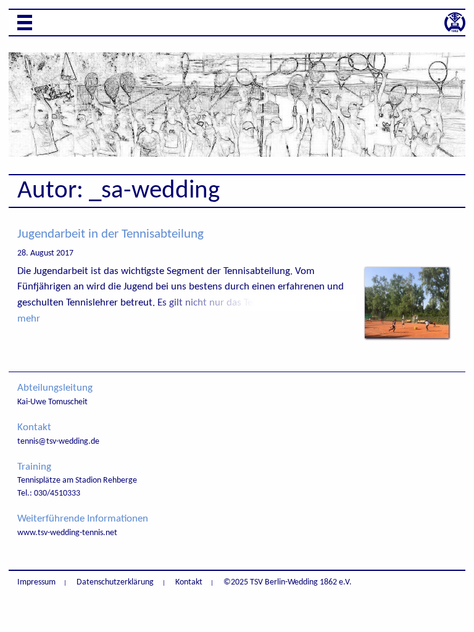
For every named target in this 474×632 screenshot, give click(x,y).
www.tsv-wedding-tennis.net (67, 533)
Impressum (36, 582)
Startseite (454, 22)
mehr (28, 319)
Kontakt (188, 582)
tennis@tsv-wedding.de (58, 442)
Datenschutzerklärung (115, 582)
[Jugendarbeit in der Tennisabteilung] (407, 335)
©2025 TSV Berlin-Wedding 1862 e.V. (287, 582)
